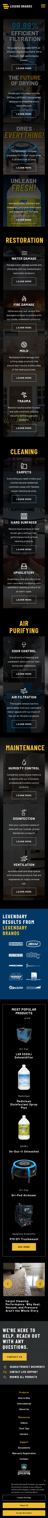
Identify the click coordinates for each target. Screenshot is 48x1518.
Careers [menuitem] (24, 1433)
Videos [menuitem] (24, 1422)
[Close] (45, 1480)
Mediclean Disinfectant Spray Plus (24, 1104)
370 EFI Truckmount (24, 1239)
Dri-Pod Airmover (24, 1195)
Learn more (24, 674)
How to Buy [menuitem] (24, 1397)
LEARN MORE (24, 68)
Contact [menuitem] (24, 1458)
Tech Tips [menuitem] (24, 1428)
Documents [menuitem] (24, 1447)
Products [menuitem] (24, 1392)
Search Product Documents (27, 1366)
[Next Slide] (40, 1283)
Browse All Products (23, 1377)
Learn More (24, 281)
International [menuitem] (24, 1403)
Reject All (24, 1505)
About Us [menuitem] (24, 1409)
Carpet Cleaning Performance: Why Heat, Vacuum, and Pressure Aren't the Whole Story (23, 1305)
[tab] (16, 944)
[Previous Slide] (7, 1283)
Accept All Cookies (24, 1513)
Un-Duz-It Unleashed (24, 1151)
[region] (24, 1497)
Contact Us (14, 1357)
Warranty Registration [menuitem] (24, 1453)
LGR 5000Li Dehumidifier (24, 1056)
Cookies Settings (24, 1497)
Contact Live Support (24, 1372)
